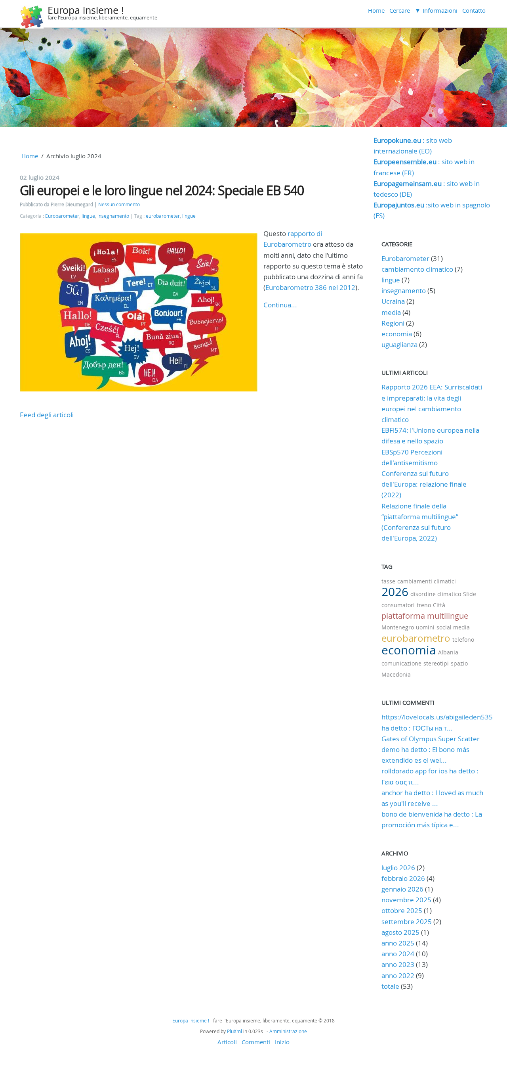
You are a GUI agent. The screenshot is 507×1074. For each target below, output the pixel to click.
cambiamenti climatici (426, 581)
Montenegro (397, 627)
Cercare (399, 10)
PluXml (234, 1031)
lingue (88, 216)
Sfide (469, 594)
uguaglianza (399, 344)
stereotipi (436, 663)
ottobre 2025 (401, 910)
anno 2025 (397, 942)
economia (396, 333)
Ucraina (393, 301)
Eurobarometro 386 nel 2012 (310, 287)
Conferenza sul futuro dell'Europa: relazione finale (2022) (424, 484)
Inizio (282, 1042)
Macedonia (396, 674)
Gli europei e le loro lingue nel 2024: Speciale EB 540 (162, 190)
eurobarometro (415, 638)
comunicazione (401, 663)
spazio (459, 663)
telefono (463, 639)
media (391, 312)
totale (391, 986)
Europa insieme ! (86, 10)
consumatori (398, 605)
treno (424, 605)
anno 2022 (397, 975)
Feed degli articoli (47, 414)
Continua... (280, 304)
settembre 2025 (406, 921)
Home (376, 10)
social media (453, 627)
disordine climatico (435, 594)
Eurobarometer (62, 216)
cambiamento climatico (417, 269)
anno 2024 (397, 953)
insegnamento (113, 216)
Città (439, 605)
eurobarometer (163, 216)
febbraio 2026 (403, 878)
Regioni (392, 323)
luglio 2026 (398, 867)
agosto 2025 (400, 932)
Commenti (256, 1042)
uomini (425, 627)
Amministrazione (288, 1031)
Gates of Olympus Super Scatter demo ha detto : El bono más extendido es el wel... (430, 749)
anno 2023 (397, 964)
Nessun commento (119, 204)
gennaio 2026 (402, 889)
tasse (388, 581)
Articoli (227, 1042)
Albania (448, 652)
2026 (394, 592)
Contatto (474, 10)
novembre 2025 (406, 899)
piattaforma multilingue (424, 615)
